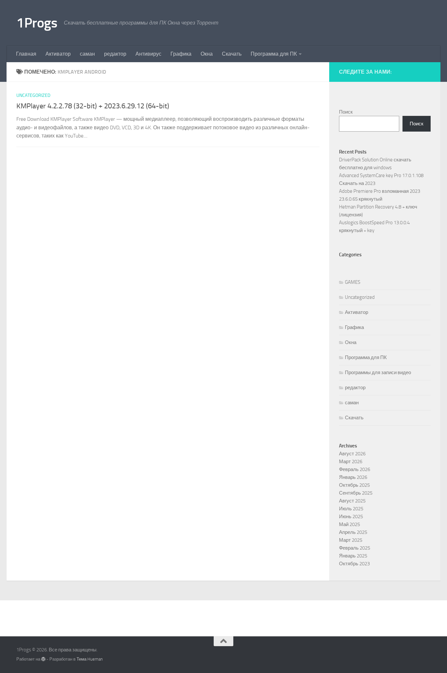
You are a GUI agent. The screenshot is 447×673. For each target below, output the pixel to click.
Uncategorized (33, 95)
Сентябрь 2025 (355, 493)
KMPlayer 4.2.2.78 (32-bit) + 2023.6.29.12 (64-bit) (92, 106)
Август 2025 (352, 501)
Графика (180, 54)
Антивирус (148, 54)
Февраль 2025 (354, 548)
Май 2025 (349, 524)
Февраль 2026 (354, 469)
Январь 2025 (353, 556)
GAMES (352, 282)
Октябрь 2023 (354, 564)
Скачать (231, 54)
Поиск (346, 112)
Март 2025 (350, 540)
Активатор (58, 54)
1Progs (36, 23)
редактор (115, 54)
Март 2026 (350, 461)
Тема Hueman (90, 659)
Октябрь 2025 (354, 485)
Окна (207, 54)
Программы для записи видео (378, 372)
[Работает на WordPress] (43, 659)
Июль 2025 (351, 509)
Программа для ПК (274, 54)
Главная (26, 54)
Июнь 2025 (351, 516)
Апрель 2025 (353, 532)
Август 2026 (352, 454)
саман (87, 54)
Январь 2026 (353, 477)
